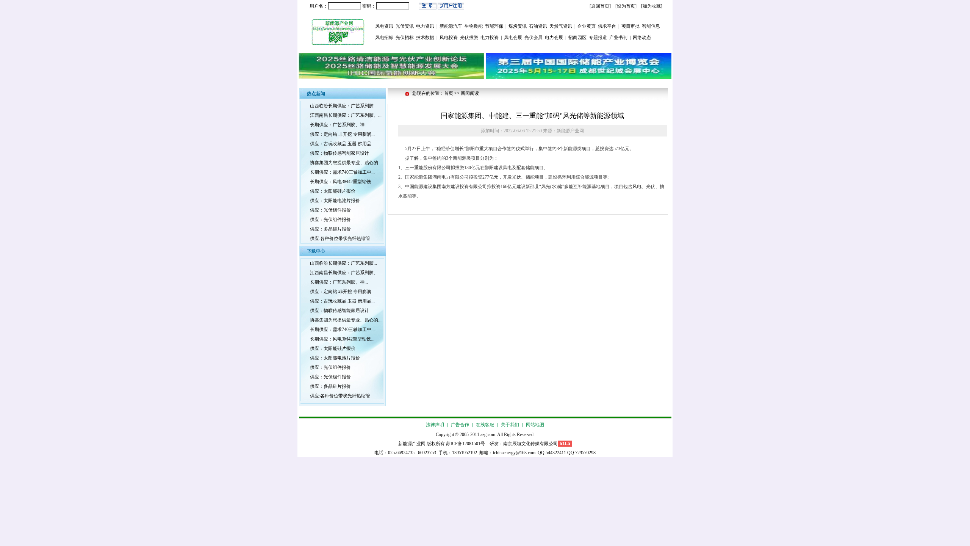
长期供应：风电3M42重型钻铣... (342, 181)
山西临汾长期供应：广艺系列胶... (343, 105)
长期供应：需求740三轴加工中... (342, 172)
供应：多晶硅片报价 (330, 229)
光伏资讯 (405, 26)
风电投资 (449, 37)
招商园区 (577, 37)
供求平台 (607, 26)
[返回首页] (600, 6)
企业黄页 (586, 26)
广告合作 (460, 424)
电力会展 (554, 37)
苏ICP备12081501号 (465, 443)
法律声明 (435, 424)
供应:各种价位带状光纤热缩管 (340, 238)
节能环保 (494, 26)
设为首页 (626, 6)
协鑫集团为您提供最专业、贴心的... (346, 162)
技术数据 (425, 37)
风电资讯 (384, 26)
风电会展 (513, 37)
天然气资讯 (560, 26)
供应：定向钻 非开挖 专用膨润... (342, 134)
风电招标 (384, 37)
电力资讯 (425, 26)
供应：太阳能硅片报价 (332, 191)
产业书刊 (618, 37)
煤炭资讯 (517, 26)
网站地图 (535, 424)
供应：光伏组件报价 (330, 210)
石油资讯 (538, 26)
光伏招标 (405, 37)
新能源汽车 (451, 26)
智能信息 (651, 26)
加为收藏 (652, 6)
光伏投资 (469, 37)
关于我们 (510, 424)
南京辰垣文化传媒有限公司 (530, 443)
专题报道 (598, 37)
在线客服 (485, 424)
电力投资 (489, 37)
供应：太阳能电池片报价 (335, 200)
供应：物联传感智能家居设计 (339, 153)
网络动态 (642, 37)
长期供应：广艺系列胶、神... (339, 124)
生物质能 (474, 26)
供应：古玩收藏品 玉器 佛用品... (342, 143)
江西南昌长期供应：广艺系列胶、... (346, 115)
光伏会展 (533, 37)
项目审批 (630, 26)
